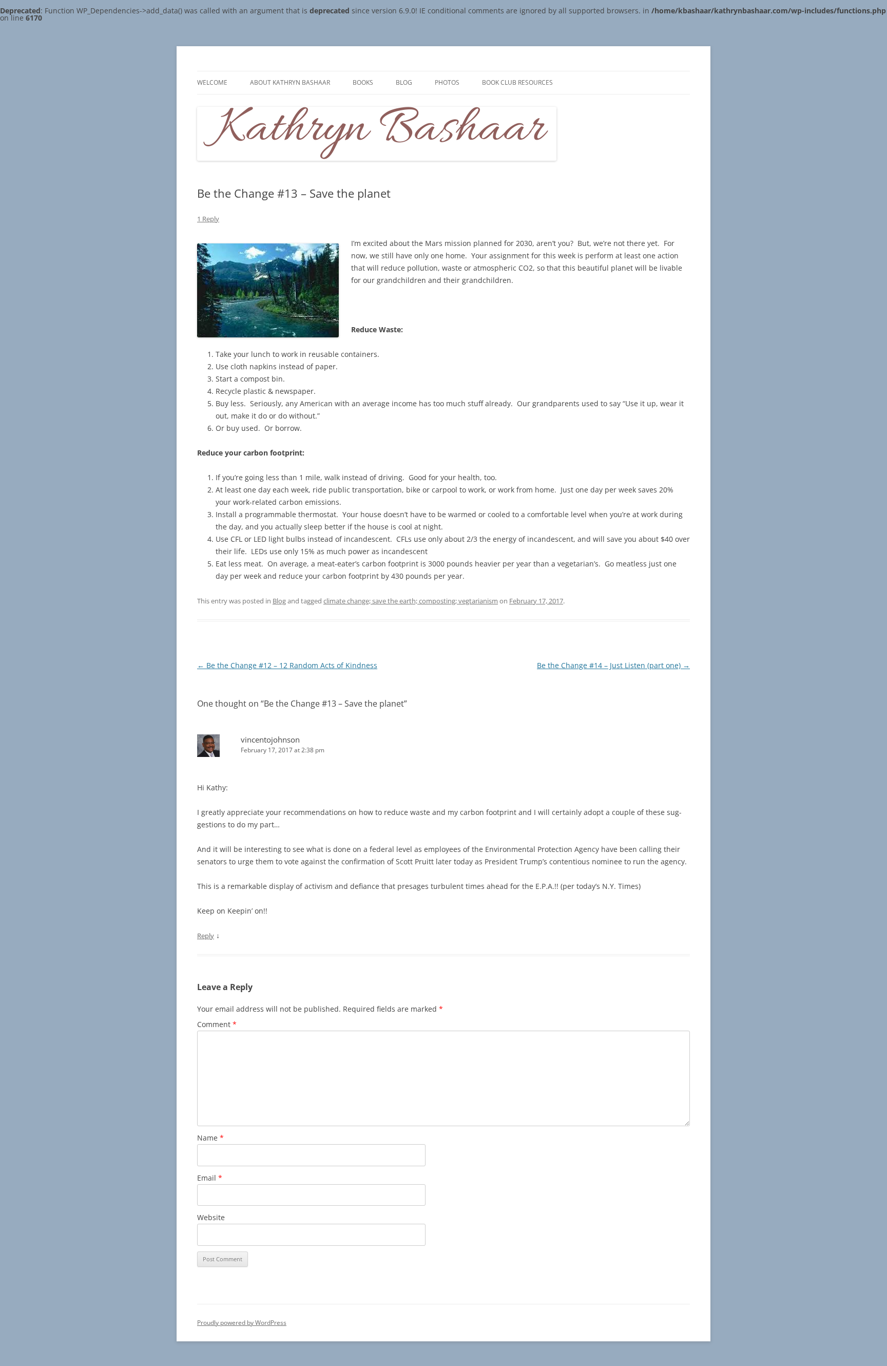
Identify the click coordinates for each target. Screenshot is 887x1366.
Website (211, 1217)
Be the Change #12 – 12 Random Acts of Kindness (287, 665)
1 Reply (208, 218)
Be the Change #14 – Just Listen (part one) (613, 665)
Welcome (212, 82)
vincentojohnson (270, 739)
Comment (217, 1024)
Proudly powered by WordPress (241, 1322)
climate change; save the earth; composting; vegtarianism (410, 600)
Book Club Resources (517, 82)
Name (210, 1138)
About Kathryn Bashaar (290, 82)
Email (209, 1178)
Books (363, 82)
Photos (447, 82)
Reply (205, 935)
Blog (404, 82)
